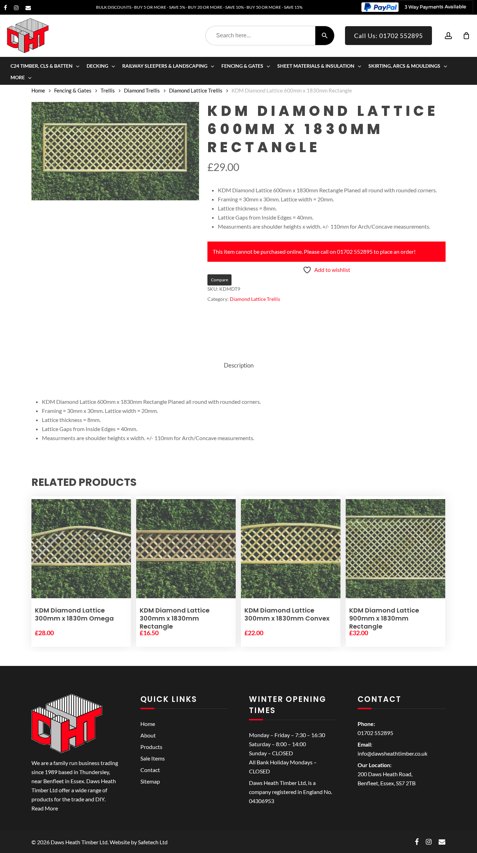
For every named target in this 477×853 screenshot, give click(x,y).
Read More (44, 808)
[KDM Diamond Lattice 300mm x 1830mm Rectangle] (186, 548)
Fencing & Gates (72, 90)
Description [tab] (239, 365)
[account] (448, 35)
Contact (150, 769)
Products (151, 746)
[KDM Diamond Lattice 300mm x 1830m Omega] (81, 548)
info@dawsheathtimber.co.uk (392, 753)
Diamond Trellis (142, 90)
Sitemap (150, 781)
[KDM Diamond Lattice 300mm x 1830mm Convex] (290, 548)
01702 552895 (375, 732)
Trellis (108, 90)
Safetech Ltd (153, 842)
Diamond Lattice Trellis (195, 90)
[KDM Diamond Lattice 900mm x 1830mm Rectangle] (395, 548)
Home (38, 90)
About (148, 735)
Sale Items (152, 758)
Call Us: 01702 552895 (388, 35)
